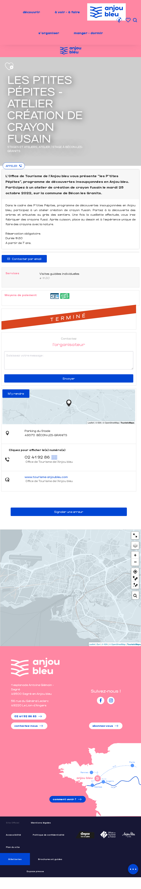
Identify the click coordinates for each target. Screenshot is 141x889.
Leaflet (92, 644)
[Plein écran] (135, 535)
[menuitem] (31, 11)
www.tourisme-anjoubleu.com (46, 477)
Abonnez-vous (102, 725)
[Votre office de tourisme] (119, 20)
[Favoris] (128, 20)
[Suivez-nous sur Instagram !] (111, 700)
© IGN (105, 644)
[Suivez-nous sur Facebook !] (100, 700)
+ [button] (135, 555)
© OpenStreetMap (117, 644)
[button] (135, 20)
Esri (98, 644)
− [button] (135, 561)
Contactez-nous (26, 725)
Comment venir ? (64, 799)
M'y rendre (16, 393)
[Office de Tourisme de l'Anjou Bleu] (35, 667)
